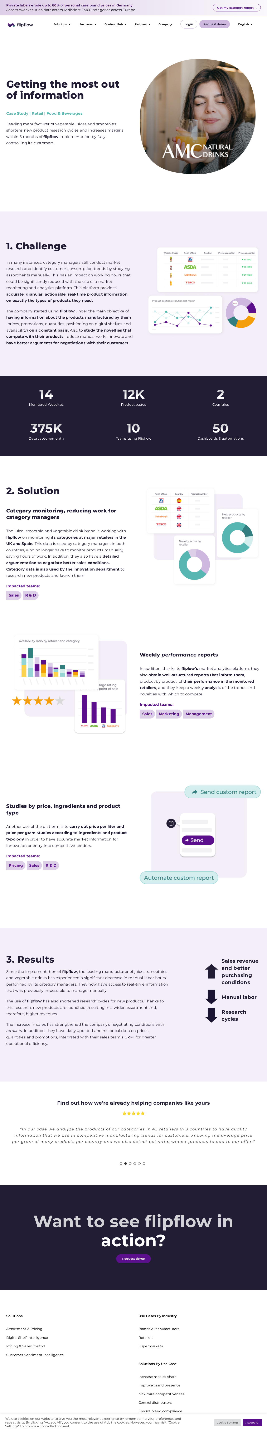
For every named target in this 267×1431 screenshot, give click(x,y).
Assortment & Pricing (24, 1329)
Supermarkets (151, 1346)
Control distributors (155, 1403)
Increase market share (157, 1377)
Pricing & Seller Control (25, 1346)
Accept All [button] (252, 1422)
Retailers (146, 1338)
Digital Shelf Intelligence (27, 1338)
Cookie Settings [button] (227, 1422)
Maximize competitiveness (161, 1394)
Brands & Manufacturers (159, 1329)
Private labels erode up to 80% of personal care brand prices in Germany (69, 5)
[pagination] (121, 1163)
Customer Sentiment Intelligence (35, 1355)
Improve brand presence (160, 1385)
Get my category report (237, 8)
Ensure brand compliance (160, 1411)
